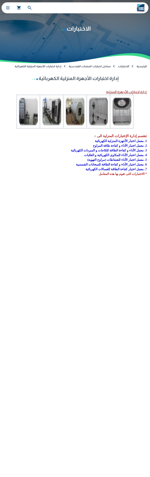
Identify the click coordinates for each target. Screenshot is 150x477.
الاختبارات (123, 66)
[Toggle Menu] (8, 7)
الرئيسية (142, 66)
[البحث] (29, 8)
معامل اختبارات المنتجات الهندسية (90, 66)
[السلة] (19, 8)
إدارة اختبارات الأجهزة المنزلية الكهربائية (38, 66)
